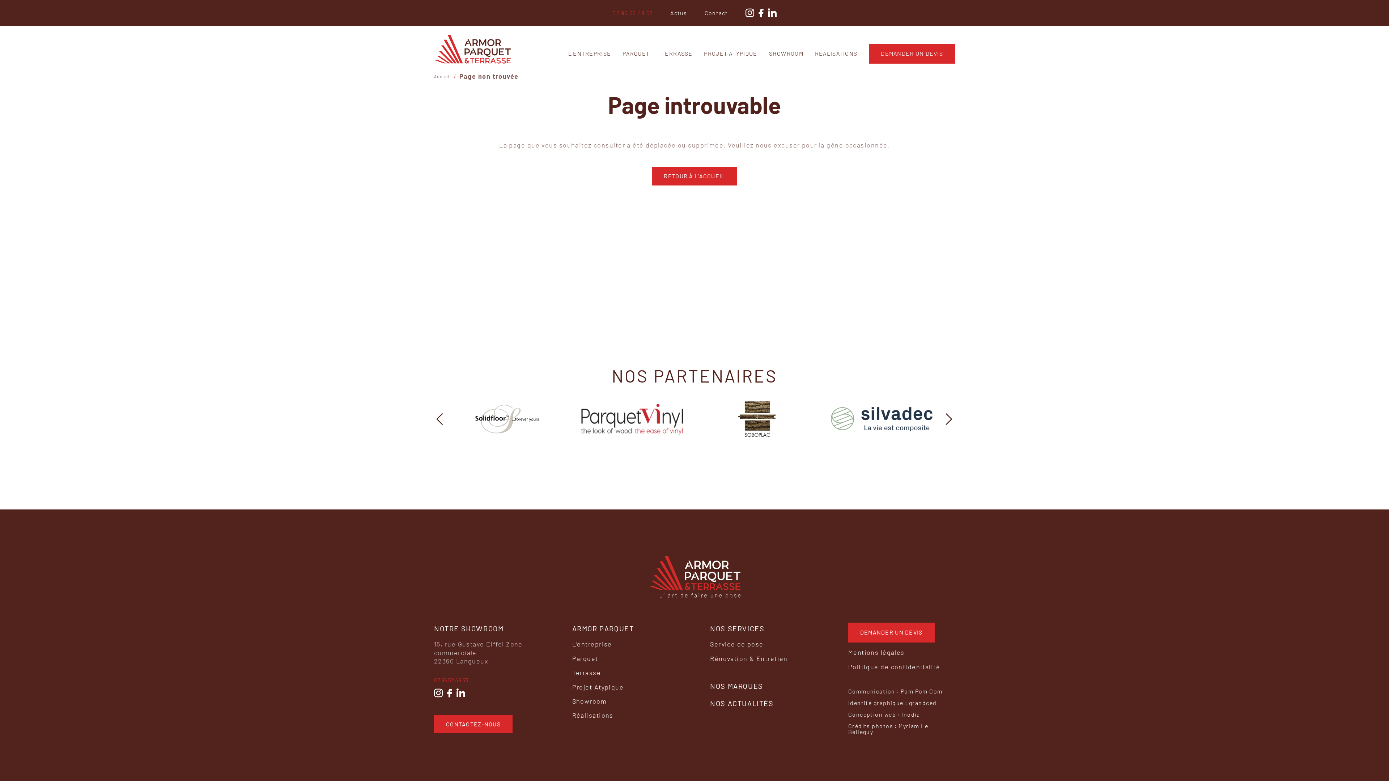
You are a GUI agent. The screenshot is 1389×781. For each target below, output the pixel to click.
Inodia (910, 714)
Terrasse (676, 53)
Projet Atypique (730, 53)
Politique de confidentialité (894, 667)
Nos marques (736, 686)
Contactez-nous (473, 724)
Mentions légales (876, 652)
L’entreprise (589, 53)
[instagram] (750, 13)
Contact (716, 12)
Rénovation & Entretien (749, 658)
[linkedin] (772, 13)
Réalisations (836, 53)
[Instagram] (438, 693)
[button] (440, 419)
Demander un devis (912, 53)
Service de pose (737, 644)
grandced (923, 702)
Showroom (786, 53)
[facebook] (761, 13)
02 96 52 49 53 (632, 12)
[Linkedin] (460, 693)
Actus (678, 12)
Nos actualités (741, 703)
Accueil (442, 76)
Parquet (636, 53)
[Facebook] (449, 693)
